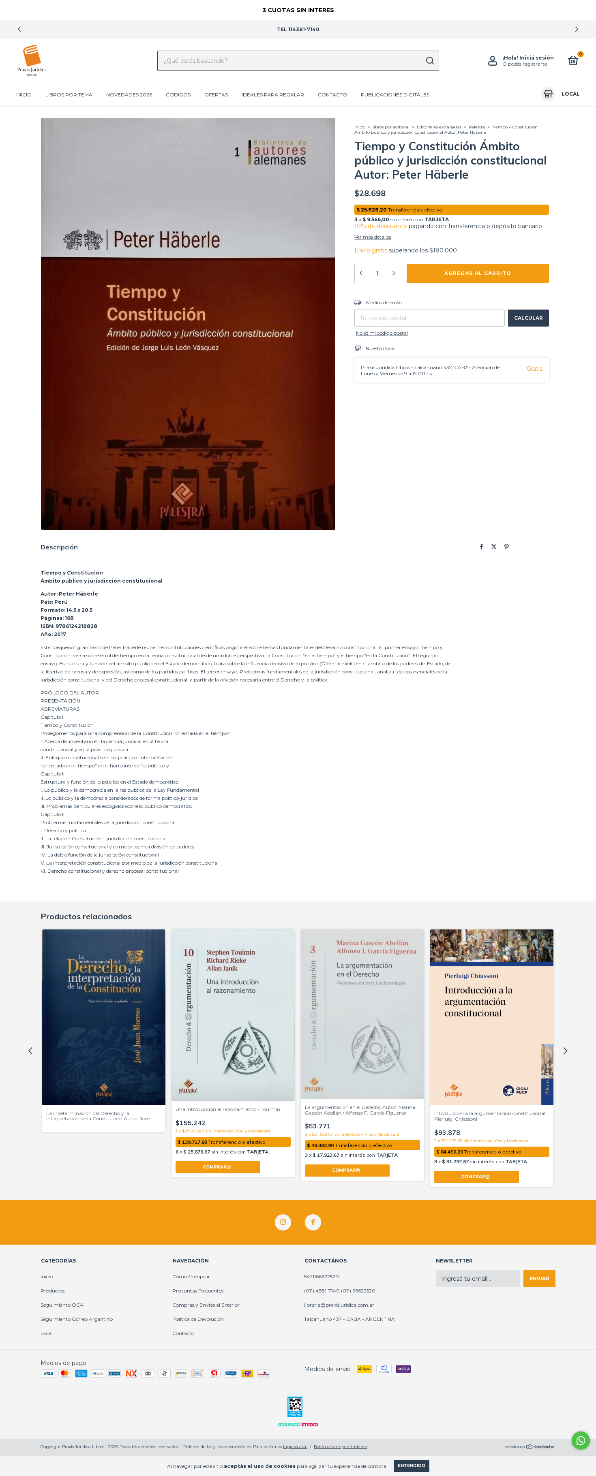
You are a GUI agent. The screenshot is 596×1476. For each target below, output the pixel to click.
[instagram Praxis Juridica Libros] (283, 1222)
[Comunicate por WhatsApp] (581, 1440)
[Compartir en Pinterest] (506, 546)
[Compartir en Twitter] (494, 546)
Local (47, 1333)
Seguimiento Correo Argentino (77, 1319)
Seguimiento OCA (62, 1305)
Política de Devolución (198, 1319)
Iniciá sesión (536, 58)
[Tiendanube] (530, 1447)
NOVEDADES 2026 (129, 95)
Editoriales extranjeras (439, 127)
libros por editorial (391, 127)
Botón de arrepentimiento (340, 1446)
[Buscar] (429, 60)
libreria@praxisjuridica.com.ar (339, 1305)
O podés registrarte (524, 64)
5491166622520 (321, 1276)
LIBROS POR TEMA (68, 95)
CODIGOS (178, 95)
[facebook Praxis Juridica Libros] (313, 1222)
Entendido (411, 1465)
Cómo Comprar (191, 1276)
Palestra (477, 127)
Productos (52, 1291)
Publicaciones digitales (395, 95)
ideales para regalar (273, 95)
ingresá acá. (295, 1446)
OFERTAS (216, 95)
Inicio (24, 95)
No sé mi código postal (382, 333)
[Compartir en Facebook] (481, 546)
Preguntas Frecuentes (197, 1291)
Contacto (332, 95)
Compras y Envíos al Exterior (206, 1305)
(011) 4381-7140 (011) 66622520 (339, 1291)
